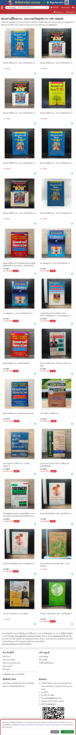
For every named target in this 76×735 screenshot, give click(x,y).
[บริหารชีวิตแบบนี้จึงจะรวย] (56, 395)
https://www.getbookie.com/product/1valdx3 (26, 636)
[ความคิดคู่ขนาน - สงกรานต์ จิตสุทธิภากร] (56, 245)
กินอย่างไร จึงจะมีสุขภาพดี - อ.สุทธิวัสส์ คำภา (56, 613)
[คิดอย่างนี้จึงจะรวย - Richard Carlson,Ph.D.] (19, 395)
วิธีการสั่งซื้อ (43, 659)
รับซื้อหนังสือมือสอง (46, 663)
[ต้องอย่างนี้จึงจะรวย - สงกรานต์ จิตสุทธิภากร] (19, 45)
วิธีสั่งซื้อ (55, 7)
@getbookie (51, 704)
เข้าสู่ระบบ (59, 12)
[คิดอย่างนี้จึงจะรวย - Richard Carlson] (19, 345)
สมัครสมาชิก (70, 12)
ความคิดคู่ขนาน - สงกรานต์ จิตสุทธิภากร (55, 263)
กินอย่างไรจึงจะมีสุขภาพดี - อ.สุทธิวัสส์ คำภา (56, 513)
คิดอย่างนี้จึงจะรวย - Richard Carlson (16, 363)
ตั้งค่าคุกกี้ (6, 669)
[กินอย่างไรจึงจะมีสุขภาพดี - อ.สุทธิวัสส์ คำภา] (56, 495)
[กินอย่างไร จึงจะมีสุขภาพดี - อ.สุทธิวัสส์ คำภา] (56, 595)
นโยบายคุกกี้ (7, 666)
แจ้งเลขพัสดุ (43, 656)
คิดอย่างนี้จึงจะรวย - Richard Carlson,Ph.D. (18, 413)
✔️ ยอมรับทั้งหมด (67, 732)
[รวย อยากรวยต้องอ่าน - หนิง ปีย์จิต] (19, 595)
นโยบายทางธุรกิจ (9, 659)
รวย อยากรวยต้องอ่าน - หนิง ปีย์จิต (15, 613)
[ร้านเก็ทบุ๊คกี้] (2, 7)
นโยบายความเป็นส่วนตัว (11, 663)
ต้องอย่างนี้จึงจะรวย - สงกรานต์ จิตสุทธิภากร (19, 63)
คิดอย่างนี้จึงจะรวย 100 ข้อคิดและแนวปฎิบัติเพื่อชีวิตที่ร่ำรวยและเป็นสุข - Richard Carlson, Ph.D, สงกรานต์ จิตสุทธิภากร (19, 265)
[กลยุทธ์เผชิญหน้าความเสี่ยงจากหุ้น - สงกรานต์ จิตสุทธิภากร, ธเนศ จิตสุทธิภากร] (56, 295)
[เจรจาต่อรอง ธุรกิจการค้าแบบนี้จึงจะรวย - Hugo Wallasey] (56, 445)
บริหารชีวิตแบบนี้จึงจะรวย (49, 413)
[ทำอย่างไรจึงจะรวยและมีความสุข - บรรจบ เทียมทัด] (56, 545)
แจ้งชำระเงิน (65, 7)
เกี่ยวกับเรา (7, 656)
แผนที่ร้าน (44, 692)
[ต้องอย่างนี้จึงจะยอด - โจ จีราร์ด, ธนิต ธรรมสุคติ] (56, 345)
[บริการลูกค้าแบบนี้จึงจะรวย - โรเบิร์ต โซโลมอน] (19, 445)
